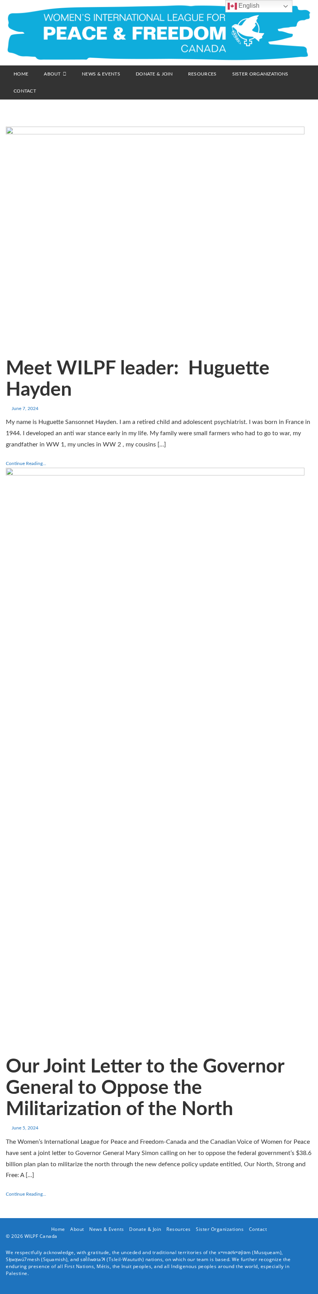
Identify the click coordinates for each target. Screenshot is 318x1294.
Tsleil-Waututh (125, 1259)
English (248, 5)
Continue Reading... (26, 463)
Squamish (54, 1259)
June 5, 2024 (25, 1128)
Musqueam (267, 1252)
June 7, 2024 (25, 408)
